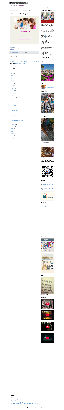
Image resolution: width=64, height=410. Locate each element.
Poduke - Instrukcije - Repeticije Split (18, 402)
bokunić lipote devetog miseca (17, 120)
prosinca (13, 126)
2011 (12, 70)
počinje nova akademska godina (17, 118)
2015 (12, 76)
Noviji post (12, 61)
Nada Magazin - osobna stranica (48, 182)
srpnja (13, 95)
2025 (12, 136)
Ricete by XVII (44, 205)
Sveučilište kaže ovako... (16, 113)
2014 (12, 75)
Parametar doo (14, 400)
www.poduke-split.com (12, 47)
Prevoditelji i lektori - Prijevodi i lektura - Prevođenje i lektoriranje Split (24, 403)
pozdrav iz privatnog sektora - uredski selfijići (20, 101)
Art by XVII (44, 206)
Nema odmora (14, 108)
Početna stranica (24, 61)
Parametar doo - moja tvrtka (47, 184)
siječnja (13, 85)
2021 (12, 129)
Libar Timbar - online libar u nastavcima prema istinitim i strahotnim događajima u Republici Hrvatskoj (29, 7)
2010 (12, 68)
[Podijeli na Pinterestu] (26, 52)
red (12, 100)
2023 (12, 133)
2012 (12, 71)
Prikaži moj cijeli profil (49, 87)
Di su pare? (14, 103)
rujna (13, 98)
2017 (12, 80)
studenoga (14, 124)
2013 (12, 73)
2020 (12, 128)
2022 (12, 131)
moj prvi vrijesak (15, 110)
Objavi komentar (14, 58)
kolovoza (13, 97)
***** (12, 107)
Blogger (42, 407)
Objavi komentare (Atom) (20, 63)
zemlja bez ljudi (15, 105)
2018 (12, 82)
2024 (12, 135)
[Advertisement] (47, 222)
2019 (12, 83)
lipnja (13, 93)
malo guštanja (14, 115)
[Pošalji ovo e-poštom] (23, 52)
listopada (14, 122)
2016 (12, 78)
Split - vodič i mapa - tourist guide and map (19, 399)
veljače (13, 86)
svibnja (13, 91)
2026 (12, 138)
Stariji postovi (36, 61)
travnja (13, 90)
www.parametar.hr (12, 46)
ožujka (13, 88)
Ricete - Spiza (13, 405)
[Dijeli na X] (24, 52)
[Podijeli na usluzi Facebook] (25, 52)
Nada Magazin (49, 85)
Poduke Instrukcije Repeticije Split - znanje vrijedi (47, 186)
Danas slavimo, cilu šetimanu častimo (18, 112)
